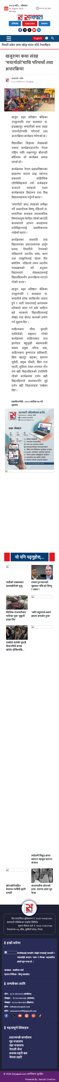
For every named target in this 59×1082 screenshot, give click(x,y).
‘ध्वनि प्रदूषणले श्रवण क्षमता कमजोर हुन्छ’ (41, 614)
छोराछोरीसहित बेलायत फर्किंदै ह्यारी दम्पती (16, 889)
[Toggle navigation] (9, 38)
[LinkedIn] (39, 30)
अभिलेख (14, 23)
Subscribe (30, 23)
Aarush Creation (47, 1079)
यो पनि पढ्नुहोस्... (29, 556)
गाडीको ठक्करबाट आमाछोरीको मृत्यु (15, 584)
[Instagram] (25, 30)
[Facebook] (20, 30)
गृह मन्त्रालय (16, 1041)
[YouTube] (34, 30)
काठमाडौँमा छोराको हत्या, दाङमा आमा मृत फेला (41, 889)
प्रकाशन (44, 23)
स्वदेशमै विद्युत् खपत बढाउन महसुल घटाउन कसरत (41, 859)
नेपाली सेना (15, 1049)
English (38, 38)
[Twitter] (29, 30)
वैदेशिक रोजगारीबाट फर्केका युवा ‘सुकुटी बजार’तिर (16, 616)
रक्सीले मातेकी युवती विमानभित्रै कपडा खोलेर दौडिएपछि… (16, 646)
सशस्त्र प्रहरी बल (18, 1053)
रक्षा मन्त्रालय (16, 1045)
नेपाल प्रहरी (15, 1057)
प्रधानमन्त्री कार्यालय (20, 1037)
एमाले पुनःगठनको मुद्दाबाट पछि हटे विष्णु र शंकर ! (41, 586)
